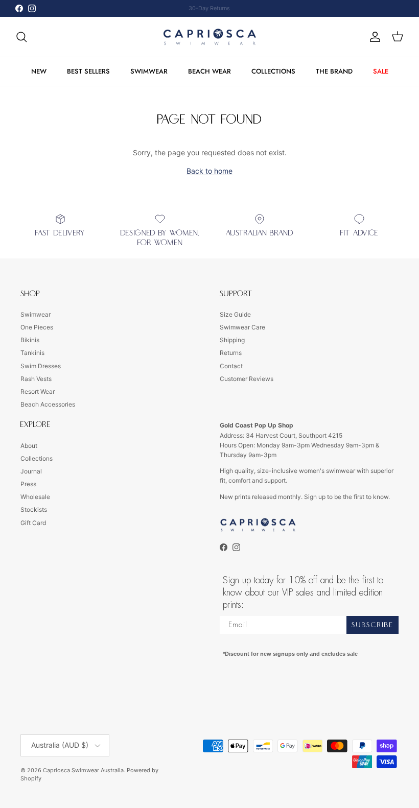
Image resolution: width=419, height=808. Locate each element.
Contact (231, 366)
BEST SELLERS (88, 71)
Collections (36, 458)
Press (28, 484)
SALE (380, 71)
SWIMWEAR (149, 71)
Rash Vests (36, 379)
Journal (31, 471)
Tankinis (32, 353)
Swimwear (35, 314)
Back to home (209, 171)
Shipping (232, 340)
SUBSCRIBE (372, 625)
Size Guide (235, 314)
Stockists (33, 509)
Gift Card (33, 523)
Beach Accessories (47, 404)
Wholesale (35, 497)
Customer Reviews (246, 379)
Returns (231, 353)
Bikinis (29, 340)
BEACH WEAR (209, 71)
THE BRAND (334, 71)
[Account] (373, 37)
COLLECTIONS (273, 71)
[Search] (21, 37)
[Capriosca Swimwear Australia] (209, 37)
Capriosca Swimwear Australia (83, 770)
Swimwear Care (242, 327)
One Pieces (36, 327)
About (28, 445)
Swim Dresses (40, 366)
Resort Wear (37, 391)
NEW (38, 71)
